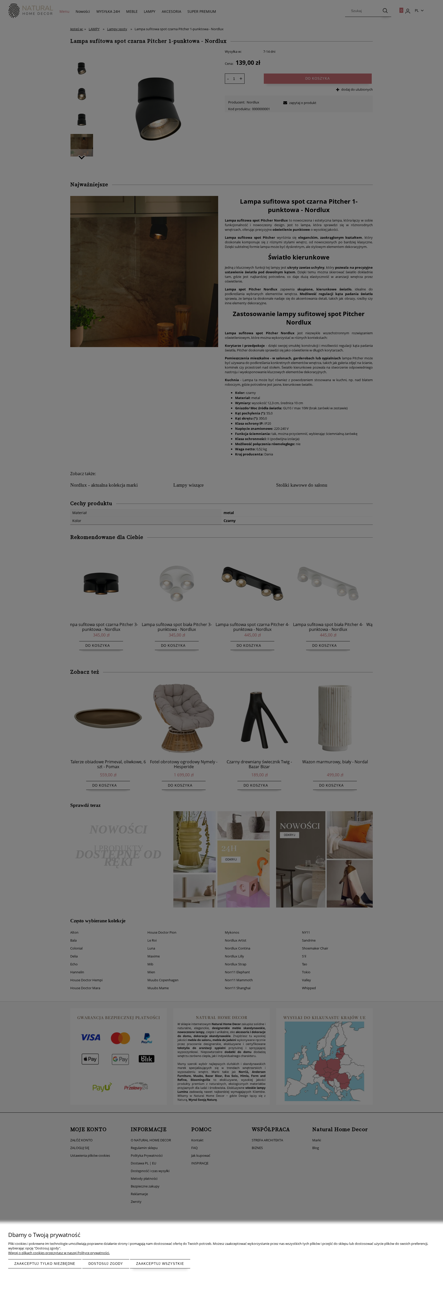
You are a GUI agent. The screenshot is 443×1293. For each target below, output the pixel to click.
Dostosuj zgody (105, 1264)
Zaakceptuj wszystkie (160, 1264)
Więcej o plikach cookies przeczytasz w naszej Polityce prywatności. (59, 1252)
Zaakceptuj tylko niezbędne (44, 1264)
